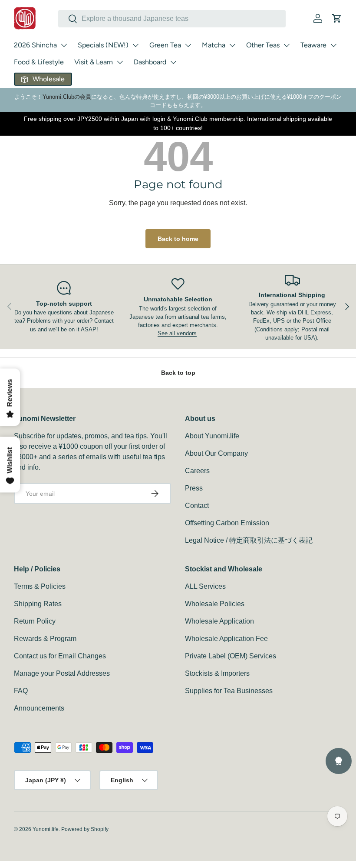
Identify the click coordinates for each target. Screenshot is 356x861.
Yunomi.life (46, 829)
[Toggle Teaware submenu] (333, 45)
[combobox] (172, 18)
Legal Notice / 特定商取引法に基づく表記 (249, 540)
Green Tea (165, 45)
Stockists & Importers (217, 673)
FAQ (21, 690)
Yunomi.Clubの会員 (67, 96)
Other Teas (263, 45)
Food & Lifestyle (39, 62)
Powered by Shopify (85, 829)
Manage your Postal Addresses (62, 673)
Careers (197, 470)
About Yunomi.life (212, 436)
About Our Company (216, 453)
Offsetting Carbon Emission (227, 523)
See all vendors (177, 333)
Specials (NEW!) (103, 45)
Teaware (313, 45)
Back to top (178, 372)
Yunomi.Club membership (208, 118)
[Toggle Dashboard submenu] (173, 62)
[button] (336, 18)
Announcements (39, 708)
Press (194, 488)
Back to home (178, 238)
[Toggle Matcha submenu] (232, 45)
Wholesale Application (219, 621)
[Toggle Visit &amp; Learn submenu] (120, 62)
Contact (197, 505)
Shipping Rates (38, 603)
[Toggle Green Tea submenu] (188, 45)
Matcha (213, 45)
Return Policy (35, 621)
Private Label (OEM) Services (230, 656)
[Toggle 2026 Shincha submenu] (64, 45)
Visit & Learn (93, 62)
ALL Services (205, 586)
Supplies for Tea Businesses (229, 690)
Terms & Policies (40, 586)
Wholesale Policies (214, 603)
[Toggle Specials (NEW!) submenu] (135, 45)
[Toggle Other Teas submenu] (286, 45)
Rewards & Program (45, 638)
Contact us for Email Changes (60, 656)
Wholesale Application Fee (226, 638)
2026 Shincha (35, 45)
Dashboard (150, 62)
